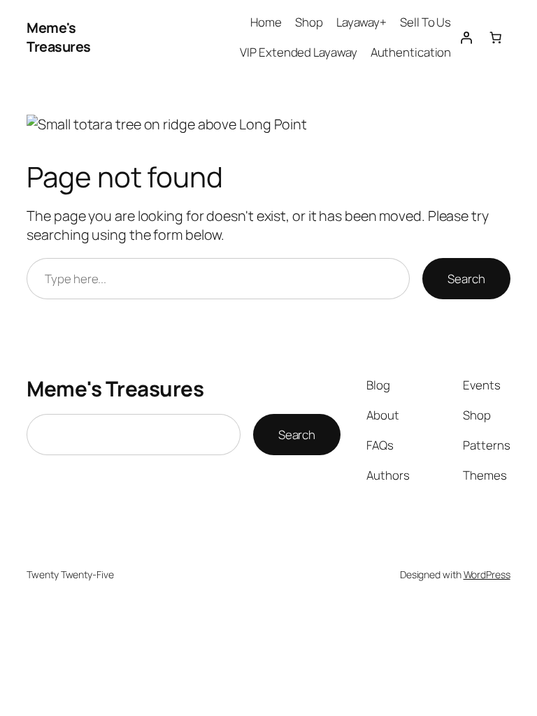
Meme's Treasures (59, 37)
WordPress (487, 574)
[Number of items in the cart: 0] (495, 37)
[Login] (465, 37)
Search (466, 279)
